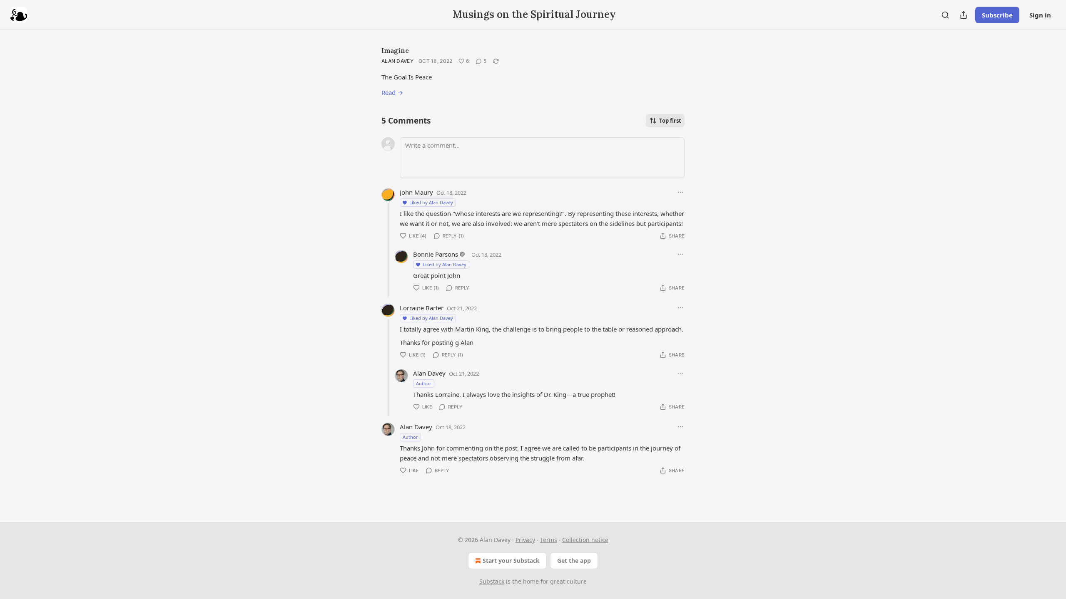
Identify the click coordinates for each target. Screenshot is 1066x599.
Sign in (1040, 15)
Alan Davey (397, 61)
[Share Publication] (963, 15)
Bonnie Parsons (435, 254)
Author (423, 383)
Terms (548, 540)
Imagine (395, 50)
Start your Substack (511, 560)
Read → (392, 92)
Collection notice (585, 540)
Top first (670, 120)
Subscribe (997, 15)
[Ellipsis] (680, 192)
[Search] (945, 15)
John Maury (416, 192)
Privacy (525, 540)
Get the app (574, 560)
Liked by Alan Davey (431, 202)
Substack (491, 581)
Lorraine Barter (421, 308)
